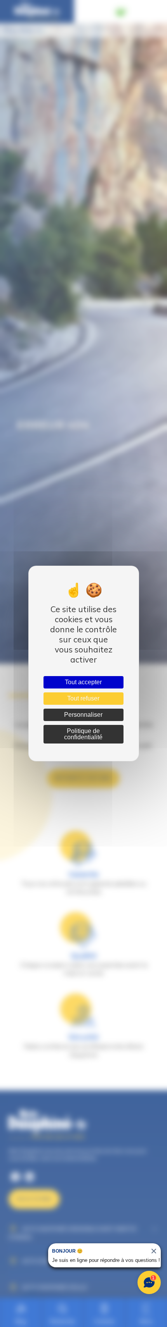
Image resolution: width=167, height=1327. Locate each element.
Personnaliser (83, 714)
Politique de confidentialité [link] (83, 734)
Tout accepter (83, 682)
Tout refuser (83, 698)
